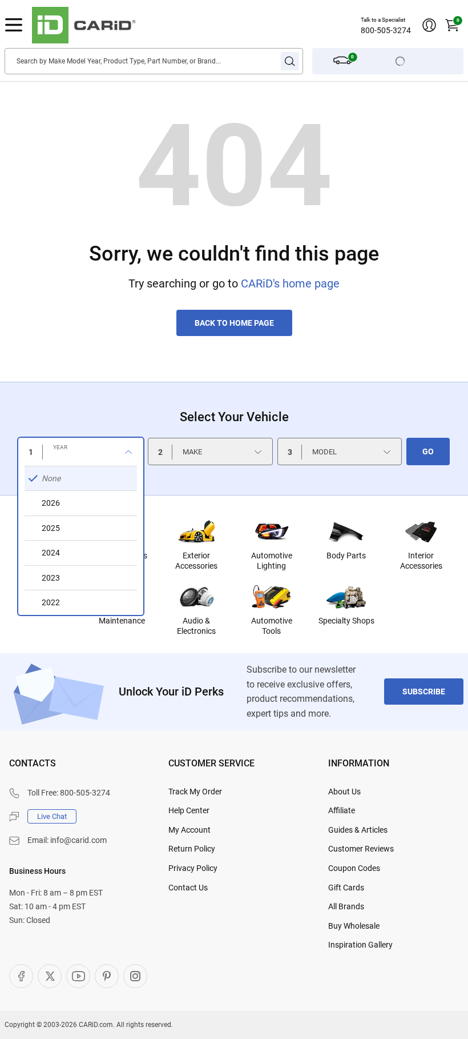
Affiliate (341, 810)
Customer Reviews (361, 848)
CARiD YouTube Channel (78, 976)
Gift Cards (346, 887)
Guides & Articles (358, 829)
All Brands (346, 906)
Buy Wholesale (354, 925)
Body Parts (346, 555)
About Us (344, 791)
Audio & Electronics (196, 626)
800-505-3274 (386, 30)
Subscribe (423, 691)
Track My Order (195, 791)
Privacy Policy (192, 868)
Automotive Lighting (271, 560)
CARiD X (50, 976)
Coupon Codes (354, 868)
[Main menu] (13, 25)
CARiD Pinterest (107, 976)
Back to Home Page (234, 322)
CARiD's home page (290, 283)
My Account (189, 829)
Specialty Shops (346, 620)
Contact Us (188, 887)
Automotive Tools (271, 626)
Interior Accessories (421, 560)
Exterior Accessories (196, 560)
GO (428, 451)
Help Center (188, 810)
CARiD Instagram (135, 976)
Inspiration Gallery (360, 944)
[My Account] (429, 25)
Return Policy (191, 848)
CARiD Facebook (21, 976)
